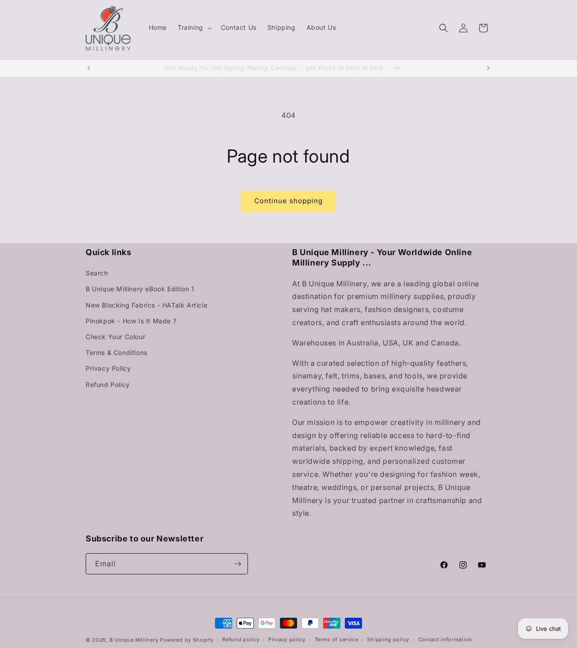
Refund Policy (108, 384)
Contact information (445, 639)
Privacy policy (287, 639)
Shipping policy (388, 639)
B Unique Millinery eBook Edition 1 (140, 289)
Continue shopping (288, 200)
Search (97, 273)
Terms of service (336, 639)
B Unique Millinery (134, 640)
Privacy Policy (108, 368)
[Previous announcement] (89, 68)
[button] (193, 27)
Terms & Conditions (116, 352)
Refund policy (240, 639)
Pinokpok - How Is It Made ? (131, 321)
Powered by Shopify (187, 640)
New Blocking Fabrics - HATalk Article (146, 305)
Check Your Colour (115, 336)
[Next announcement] (488, 68)
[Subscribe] (237, 563)
